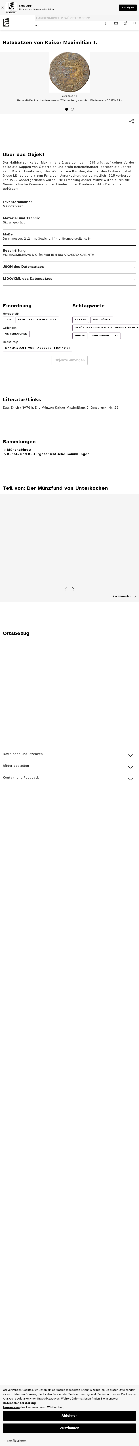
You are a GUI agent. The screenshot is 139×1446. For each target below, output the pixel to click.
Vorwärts (73, 589)
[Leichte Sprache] (116, 23)
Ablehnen (69, 1416)
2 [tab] (73, 110)
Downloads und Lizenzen (23, 754)
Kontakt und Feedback (21, 777)
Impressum (11, 1407)
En (134, 23)
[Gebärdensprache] (125, 23)
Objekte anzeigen (69, 360)
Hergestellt (11, 313)
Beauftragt (10, 342)
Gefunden (10, 327)
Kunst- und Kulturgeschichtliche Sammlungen (48, 454)
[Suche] (106, 23)
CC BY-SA (113, 100)
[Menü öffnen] (97, 23)
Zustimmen (69, 1428)
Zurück (66, 589)
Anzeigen (128, 7)
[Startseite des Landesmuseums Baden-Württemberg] (17, 25)
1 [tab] (67, 110)
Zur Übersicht (123, 596)
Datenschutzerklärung (19, 1403)
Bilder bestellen (16, 766)
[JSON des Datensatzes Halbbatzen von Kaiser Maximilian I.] (134, 267)
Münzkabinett (19, 450)
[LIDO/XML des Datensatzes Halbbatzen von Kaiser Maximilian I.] (134, 279)
